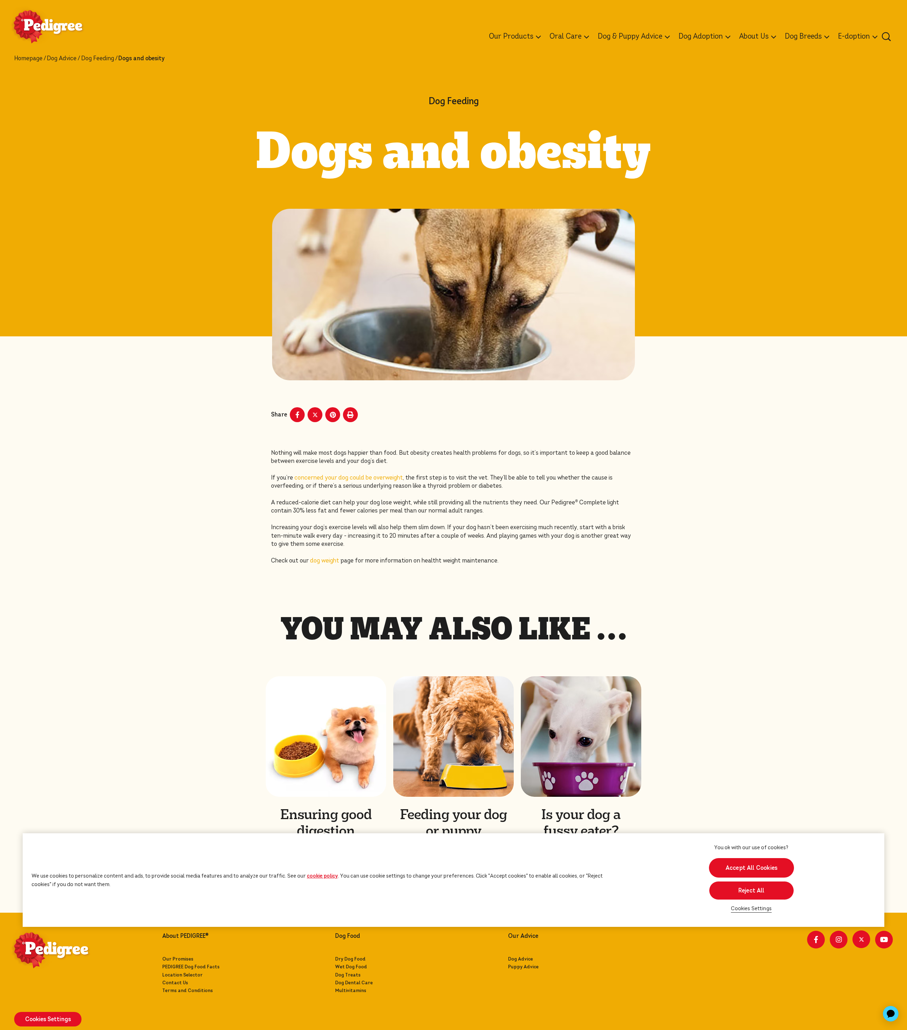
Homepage (28, 58)
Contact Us (175, 983)
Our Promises (177, 959)
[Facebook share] (297, 414)
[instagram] (838, 939)
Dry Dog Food (350, 959)
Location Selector (182, 975)
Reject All (751, 890)
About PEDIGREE (185, 936)
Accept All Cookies (751, 868)
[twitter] (861, 939)
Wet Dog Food (351, 967)
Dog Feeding (97, 58)
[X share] (315, 414)
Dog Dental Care (354, 983)
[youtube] (884, 939)
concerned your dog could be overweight (348, 478)
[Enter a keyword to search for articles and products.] (886, 36)
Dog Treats (348, 975)
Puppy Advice (523, 967)
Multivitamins (350, 990)
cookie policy (322, 875)
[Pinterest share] (332, 414)
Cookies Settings (751, 908)
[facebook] (816, 939)
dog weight (324, 560)
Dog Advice (62, 58)
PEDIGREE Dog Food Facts (191, 967)
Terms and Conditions (187, 990)
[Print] (350, 414)
